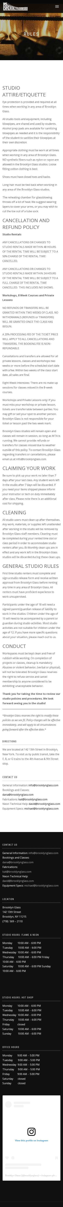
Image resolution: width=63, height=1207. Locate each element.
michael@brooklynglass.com (41, 808)
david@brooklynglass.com (44, 804)
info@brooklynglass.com (43, 785)
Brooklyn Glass (13, 1175)
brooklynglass (31, 1175)
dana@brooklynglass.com (17, 794)
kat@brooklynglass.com (32, 799)
